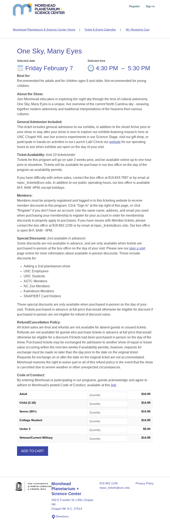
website (115, 142)
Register (134, 6)
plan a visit (137, 248)
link (113, 385)
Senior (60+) (27, 411)
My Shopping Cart (137, 29)
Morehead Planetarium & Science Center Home (44, 29)
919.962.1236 (109, 483)
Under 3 (24, 428)
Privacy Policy (145, 483)
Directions (62, 516)
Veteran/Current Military (36, 437)
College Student (30, 420)
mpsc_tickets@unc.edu (115, 487)
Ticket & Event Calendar (100, 29)
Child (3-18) (27, 402)
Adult (23, 394)
